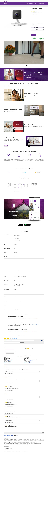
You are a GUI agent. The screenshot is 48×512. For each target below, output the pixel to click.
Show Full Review (10, 360)
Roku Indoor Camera (11, 371)
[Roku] (5, 1)
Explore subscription (28, 77)
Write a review (15, 338)
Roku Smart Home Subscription (35, 324)
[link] (5, 340)
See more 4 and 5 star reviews (7, 362)
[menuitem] (25, 1)
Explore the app (14, 215)
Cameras (26, 3)
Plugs (37, 3)
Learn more (5, 145)
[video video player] (24, 52)
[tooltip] (42, 340)
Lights (35, 3)
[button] (15, 29)
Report (12, 373)
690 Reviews (10, 340)
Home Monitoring (41, 3)
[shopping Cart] (44, 1)
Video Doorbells (31, 3)
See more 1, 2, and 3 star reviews (28, 362)
